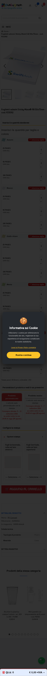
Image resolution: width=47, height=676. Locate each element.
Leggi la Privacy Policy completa (23, 347)
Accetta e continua (23, 355)
